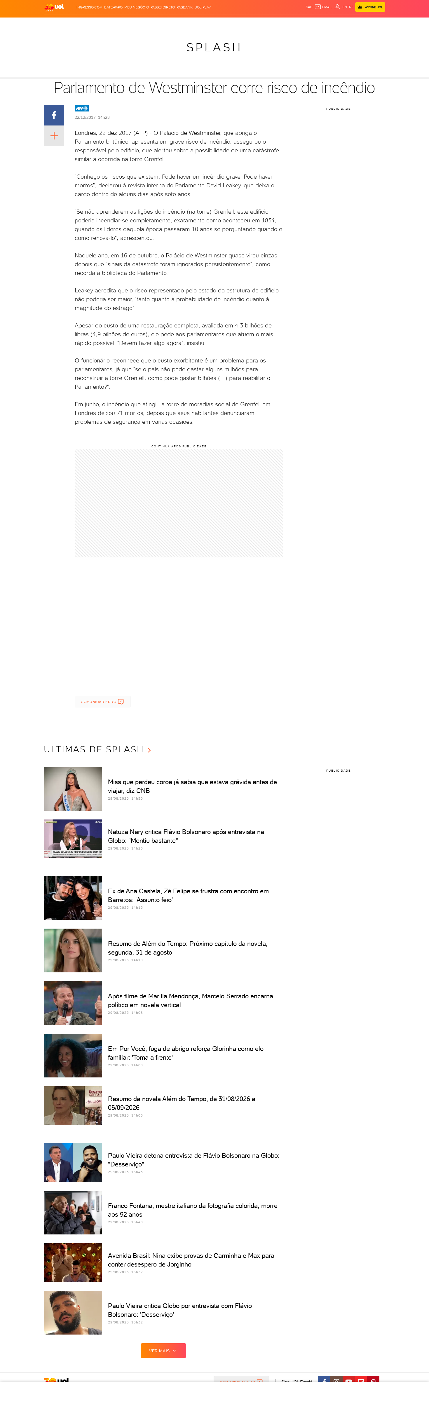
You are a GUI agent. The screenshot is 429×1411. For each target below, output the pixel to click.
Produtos (55, 23)
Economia (167, 23)
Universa (237, 23)
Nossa (316, 23)
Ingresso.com (89, 7)
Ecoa (280, 23)
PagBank (185, 7)
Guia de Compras (375, 23)
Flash (73, 23)
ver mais (159, 1351)
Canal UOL (297, 23)
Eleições (90, 23)
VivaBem (257, 23)
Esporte (201, 23)
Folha (184, 23)
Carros (147, 23)
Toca (350, 23)
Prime (338, 23)
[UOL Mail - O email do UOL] (323, 7)
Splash (219, 23)
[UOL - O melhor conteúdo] (54, 7)
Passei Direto (163, 7)
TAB (328, 23)
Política (129, 23)
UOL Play (202, 7)
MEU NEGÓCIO (136, 7)
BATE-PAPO (113, 7)
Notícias (110, 23)
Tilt (271, 23)
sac (309, 7)
